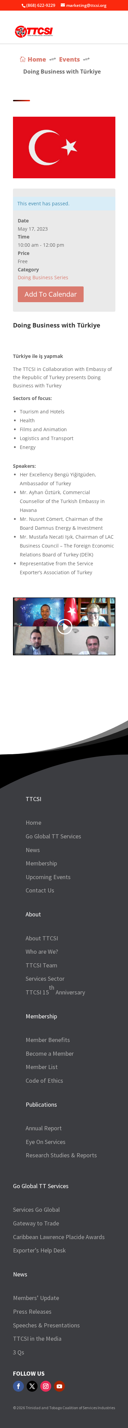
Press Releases (32, 1311)
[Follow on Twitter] (32, 1386)
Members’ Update (36, 1298)
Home (33, 822)
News (33, 850)
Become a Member (50, 1053)
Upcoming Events (48, 877)
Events (69, 59)
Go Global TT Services (53, 836)
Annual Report (44, 1128)
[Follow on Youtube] (59, 1386)
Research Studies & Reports (61, 1155)
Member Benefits (48, 1040)
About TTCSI (42, 938)
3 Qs (18, 1352)
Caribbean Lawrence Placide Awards (59, 1237)
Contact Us (40, 890)
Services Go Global (36, 1209)
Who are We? (42, 951)
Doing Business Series (43, 277)
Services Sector (45, 978)
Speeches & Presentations (46, 1325)
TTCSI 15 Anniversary (55, 989)
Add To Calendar (51, 294)
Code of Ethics (44, 1080)
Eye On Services (46, 1142)
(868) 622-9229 (40, 5)
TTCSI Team (41, 965)
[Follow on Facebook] (18, 1386)
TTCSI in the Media (37, 1338)
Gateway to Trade (36, 1223)
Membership (41, 863)
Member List (42, 1067)
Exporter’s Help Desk (39, 1250)
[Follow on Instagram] (45, 1386)
